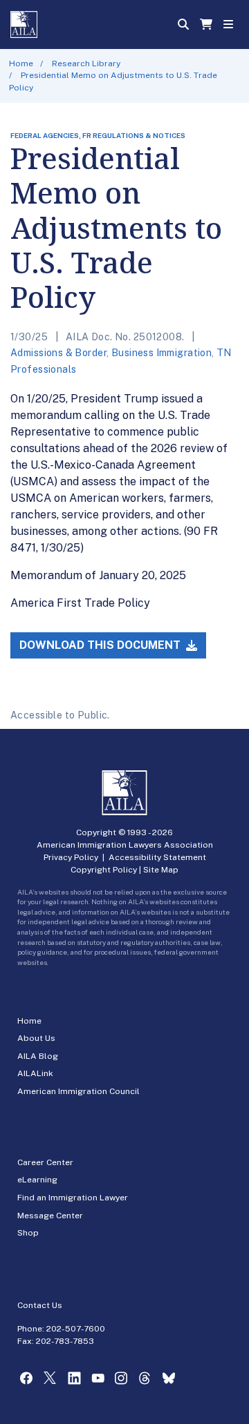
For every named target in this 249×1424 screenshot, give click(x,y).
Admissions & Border (58, 352)
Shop (28, 1233)
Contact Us (39, 1305)
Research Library (86, 63)
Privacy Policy (71, 857)
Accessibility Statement (157, 857)
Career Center (45, 1162)
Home (21, 63)
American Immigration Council (78, 1091)
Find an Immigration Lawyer (72, 1197)
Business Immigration (161, 352)
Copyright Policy (104, 870)
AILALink (35, 1073)
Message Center (50, 1215)
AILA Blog (37, 1056)
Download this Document (101, 645)
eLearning (37, 1179)
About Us (36, 1038)
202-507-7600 (75, 1329)
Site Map (160, 870)
